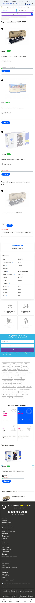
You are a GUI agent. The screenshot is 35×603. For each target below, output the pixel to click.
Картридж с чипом (7, 383)
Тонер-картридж (21, 386)
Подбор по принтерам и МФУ (8, 531)
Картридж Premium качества (9, 386)
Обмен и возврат (5, 565)
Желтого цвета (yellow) (16, 377)
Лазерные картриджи (6, 522)
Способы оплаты (5, 542)
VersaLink (22, 372)
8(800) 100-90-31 (17, 512)
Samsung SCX (21, 394)
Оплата (14, 1)
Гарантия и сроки (5, 551)
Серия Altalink (6, 366)
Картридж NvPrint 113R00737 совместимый (12, 159)
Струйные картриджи (6, 524)
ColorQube (17, 366)
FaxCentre (11, 372)
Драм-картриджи (19, 397)
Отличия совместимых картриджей (9, 567)
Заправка (27, 363)
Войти (31, 601)
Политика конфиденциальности (9, 558)
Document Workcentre (23, 369)
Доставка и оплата (17, 248)
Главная (4, 601)
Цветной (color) (6, 375)
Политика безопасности (7, 561)
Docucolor (5, 369)
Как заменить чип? (6, 569)
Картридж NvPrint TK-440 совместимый (13, 471)
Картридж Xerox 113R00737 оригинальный (18, 497)
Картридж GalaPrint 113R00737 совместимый (13, 56)
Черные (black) (14, 375)
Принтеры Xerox (6, 363)
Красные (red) (6, 377)
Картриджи (4, 520)
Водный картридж (17, 383)
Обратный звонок (9, 580)
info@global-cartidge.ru (6, 577)
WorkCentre (29, 372)
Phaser (16, 372)
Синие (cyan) (22, 375)
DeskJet (14, 394)
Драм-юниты (15, 392)
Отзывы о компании (6, 549)
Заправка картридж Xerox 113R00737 (11, 212)
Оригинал (20, 363)
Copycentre (24, 366)
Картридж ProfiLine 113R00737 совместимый (13, 108)
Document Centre (12, 369)
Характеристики (17, 245)
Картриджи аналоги (6, 529)
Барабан (29, 386)
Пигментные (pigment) (19, 380)
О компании (4, 538)
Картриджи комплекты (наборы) (10, 389)
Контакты (29, 1)
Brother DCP (10, 397)
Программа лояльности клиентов (9, 556)
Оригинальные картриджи (8, 527)
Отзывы (21, 1)
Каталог (10, 601)
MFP (27, 394)
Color (12, 366)
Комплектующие (6, 392)
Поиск (24, 601)
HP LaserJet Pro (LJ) (6, 394)
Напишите (24, 505)
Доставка (6, 1)
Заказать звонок (17, 350)
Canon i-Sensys (23, 392)
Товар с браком (5, 563)
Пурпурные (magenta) (7, 380)
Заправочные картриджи (24, 389)
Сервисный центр (5, 533)
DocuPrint (5, 372)
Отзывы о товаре (5, 545)
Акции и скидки (5, 547)
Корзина (26, 10)
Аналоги (14, 363)
